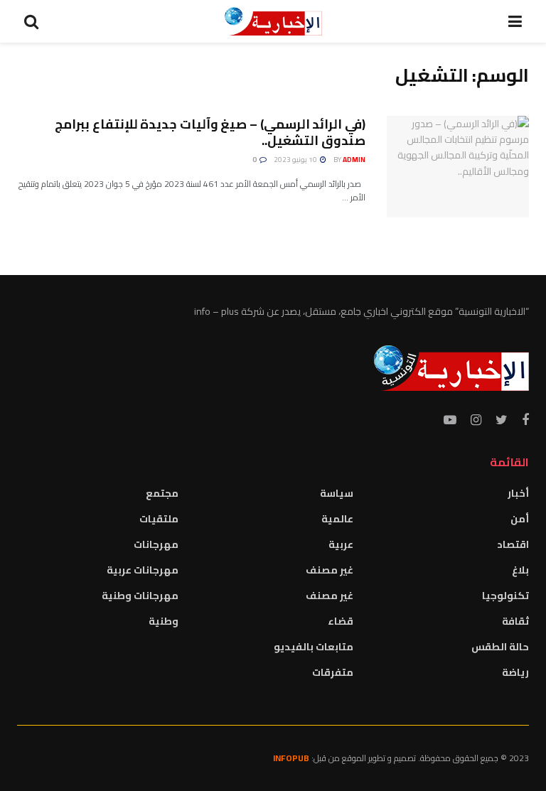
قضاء (340, 621)
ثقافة (515, 621)
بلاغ (520, 570)
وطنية (163, 621)
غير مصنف (329, 570)
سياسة (336, 493)
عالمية (337, 519)
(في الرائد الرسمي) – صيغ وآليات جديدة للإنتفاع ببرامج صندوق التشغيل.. (210, 132)
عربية (340, 544)
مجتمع (162, 493)
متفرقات (332, 672)
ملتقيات (158, 519)
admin (354, 159)
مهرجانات (156, 544)
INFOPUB (291, 758)
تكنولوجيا (505, 595)
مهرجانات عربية (142, 570)
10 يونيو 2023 (296, 159)
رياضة (515, 672)
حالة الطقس (500, 646)
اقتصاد (513, 544)
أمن (519, 519)
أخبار (518, 493)
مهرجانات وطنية (140, 595)
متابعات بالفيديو (313, 646)
